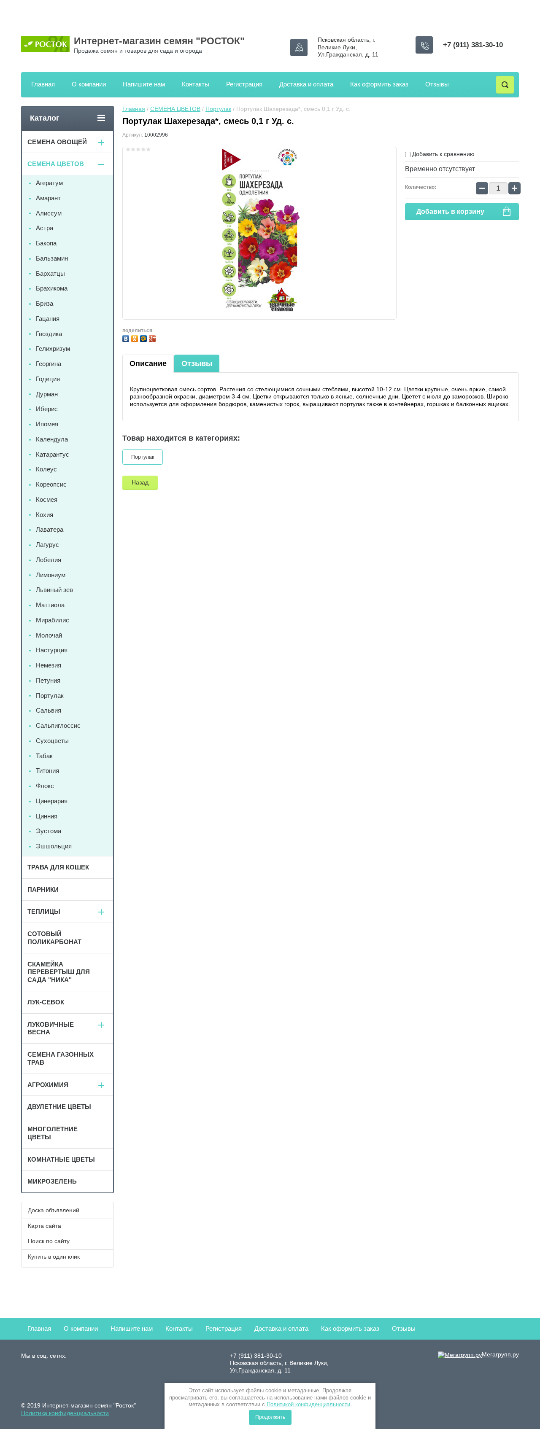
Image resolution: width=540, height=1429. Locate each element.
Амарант (48, 198)
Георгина (48, 363)
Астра (44, 227)
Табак (44, 755)
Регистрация (244, 84)
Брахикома (52, 288)
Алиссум (49, 213)
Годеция (48, 378)
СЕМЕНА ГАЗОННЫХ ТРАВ (60, 1058)
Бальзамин (52, 258)
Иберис (47, 408)
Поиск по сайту (49, 1241)
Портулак (218, 108)
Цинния (46, 816)
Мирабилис (52, 620)
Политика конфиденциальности (65, 1413)
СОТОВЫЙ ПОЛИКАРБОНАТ (54, 937)
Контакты (195, 84)
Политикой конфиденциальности (308, 1404)
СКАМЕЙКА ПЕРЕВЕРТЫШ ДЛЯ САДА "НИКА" (58, 972)
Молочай (49, 635)
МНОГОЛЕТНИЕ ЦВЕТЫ (52, 1133)
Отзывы (437, 84)
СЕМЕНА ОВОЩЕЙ (57, 141)
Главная (43, 84)
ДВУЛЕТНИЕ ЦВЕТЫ (59, 1106)
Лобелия (48, 559)
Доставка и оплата (306, 84)
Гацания (47, 318)
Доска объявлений (53, 1210)
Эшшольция (54, 846)
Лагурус (47, 544)
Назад (140, 482)
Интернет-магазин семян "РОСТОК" (159, 40)
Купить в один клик (54, 1256)
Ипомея (47, 424)
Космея (46, 499)
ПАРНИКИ (43, 889)
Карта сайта (44, 1225)
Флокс (45, 785)
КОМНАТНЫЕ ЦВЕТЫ (61, 1159)
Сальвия (48, 710)
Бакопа (46, 243)
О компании (89, 84)
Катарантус (52, 454)
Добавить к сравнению (442, 154)
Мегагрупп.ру (500, 1354)
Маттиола (50, 604)
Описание (148, 363)
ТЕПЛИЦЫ (43, 911)
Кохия (44, 514)
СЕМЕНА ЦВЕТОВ (175, 108)
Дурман (47, 394)
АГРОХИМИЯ (47, 1084)
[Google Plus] (153, 337)
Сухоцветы (52, 740)
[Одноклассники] (135, 337)
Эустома (48, 830)
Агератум (49, 182)
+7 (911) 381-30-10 (473, 45)
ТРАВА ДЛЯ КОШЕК (58, 867)
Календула (52, 439)
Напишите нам (144, 84)
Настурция (52, 650)
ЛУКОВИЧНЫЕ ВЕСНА (50, 1028)
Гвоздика (49, 333)
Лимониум (50, 575)
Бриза (44, 303)
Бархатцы (50, 273)
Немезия (48, 665)
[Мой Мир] (144, 337)
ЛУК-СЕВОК (45, 1002)
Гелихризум (53, 348)
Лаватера (49, 529)
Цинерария (52, 801)
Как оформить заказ (379, 84)
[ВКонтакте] (126, 337)
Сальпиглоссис (58, 725)
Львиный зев (54, 589)
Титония (47, 770)
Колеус (46, 469)
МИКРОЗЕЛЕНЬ (52, 1181)
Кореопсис (51, 484)
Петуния (48, 680)
